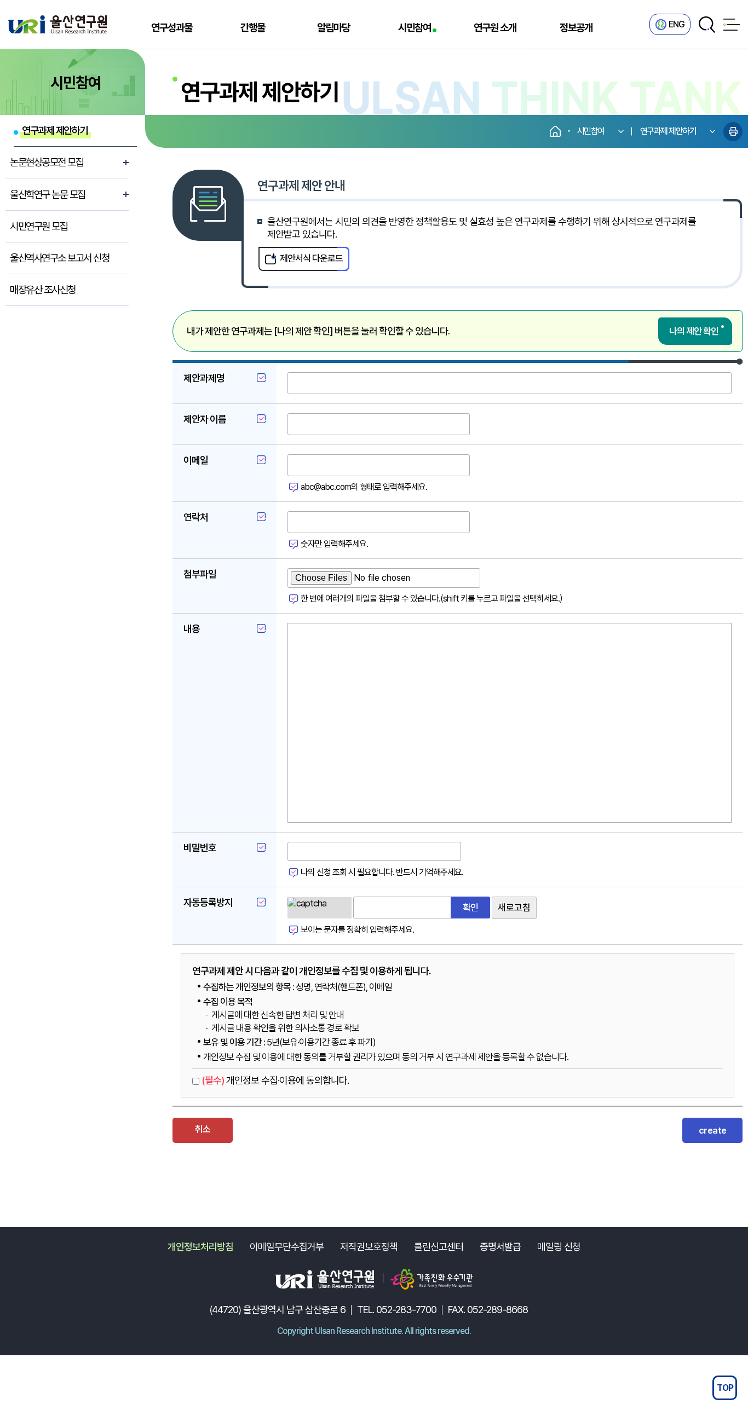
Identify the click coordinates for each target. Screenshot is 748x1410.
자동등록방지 (208, 902)
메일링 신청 (558, 1246)
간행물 (252, 27)
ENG (676, 24)
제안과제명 (204, 378)
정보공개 (576, 27)
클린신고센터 (438, 1246)
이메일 (195, 460)
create (713, 1130)
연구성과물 (171, 27)
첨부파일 (199, 574)
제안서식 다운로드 (311, 258)
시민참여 (414, 27)
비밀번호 (199, 847)
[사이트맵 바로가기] (731, 25)
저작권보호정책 (369, 1246)
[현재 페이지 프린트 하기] (733, 131)
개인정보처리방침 (200, 1246)
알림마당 (333, 27)
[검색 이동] (707, 24)
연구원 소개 (495, 27)
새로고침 (514, 907)
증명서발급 (500, 1246)
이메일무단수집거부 (287, 1246)
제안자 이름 (204, 419)
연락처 (195, 517)
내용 (191, 628)
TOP (725, 1388)
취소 (203, 1129)
